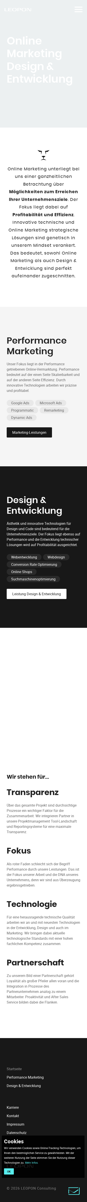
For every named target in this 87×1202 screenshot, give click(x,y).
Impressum (15, 1124)
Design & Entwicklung (24, 1085)
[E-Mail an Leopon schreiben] (73, 1193)
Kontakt (13, 1115)
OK (9, 1171)
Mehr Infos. (31, 1162)
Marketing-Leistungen (29, 432)
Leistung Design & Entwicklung (36, 593)
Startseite (14, 1068)
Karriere (13, 1107)
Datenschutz (17, 1132)
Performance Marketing (25, 1077)
